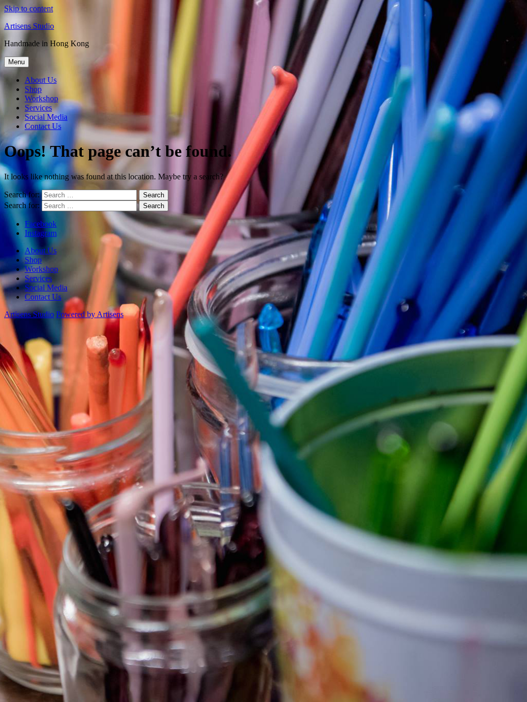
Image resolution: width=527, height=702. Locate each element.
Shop (33, 89)
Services (38, 107)
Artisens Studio (29, 26)
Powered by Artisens (90, 314)
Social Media (46, 117)
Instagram (41, 233)
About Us (41, 80)
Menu (16, 62)
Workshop (41, 98)
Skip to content (28, 8)
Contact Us (43, 126)
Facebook (41, 223)
